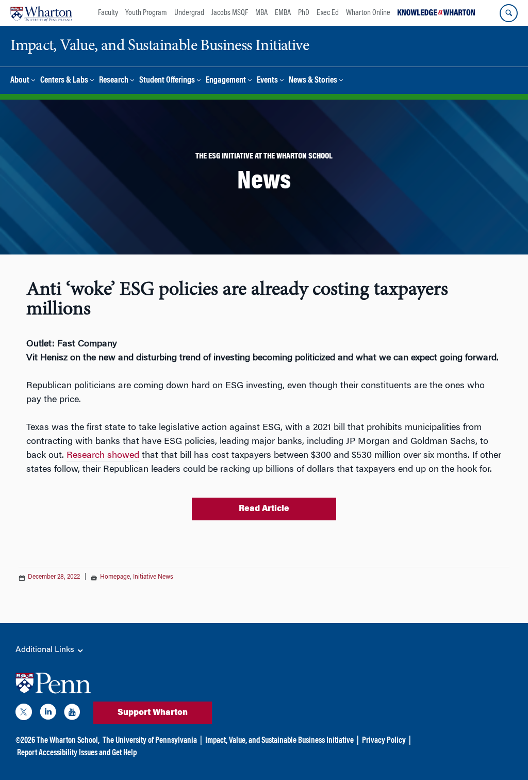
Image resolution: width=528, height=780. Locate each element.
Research (113, 80)
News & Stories (313, 80)
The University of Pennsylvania (150, 741)
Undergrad (189, 13)
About (19, 80)
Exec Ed (328, 13)
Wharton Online (368, 13)
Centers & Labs (64, 80)
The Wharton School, (68, 741)
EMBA (283, 13)
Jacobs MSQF (229, 13)
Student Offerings (167, 80)
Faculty (108, 13)
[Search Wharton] (509, 13)
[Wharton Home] (41, 13)
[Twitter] (23, 714)
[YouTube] (72, 714)
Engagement (226, 80)
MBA (261, 13)
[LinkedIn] (48, 714)
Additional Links (45, 650)
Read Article (264, 509)
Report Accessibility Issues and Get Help (77, 753)
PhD (303, 13)
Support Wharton (153, 713)
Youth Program (146, 13)
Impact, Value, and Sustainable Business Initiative (279, 741)
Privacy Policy (384, 741)
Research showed (103, 455)
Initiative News (153, 577)
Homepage (115, 577)
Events (267, 80)
